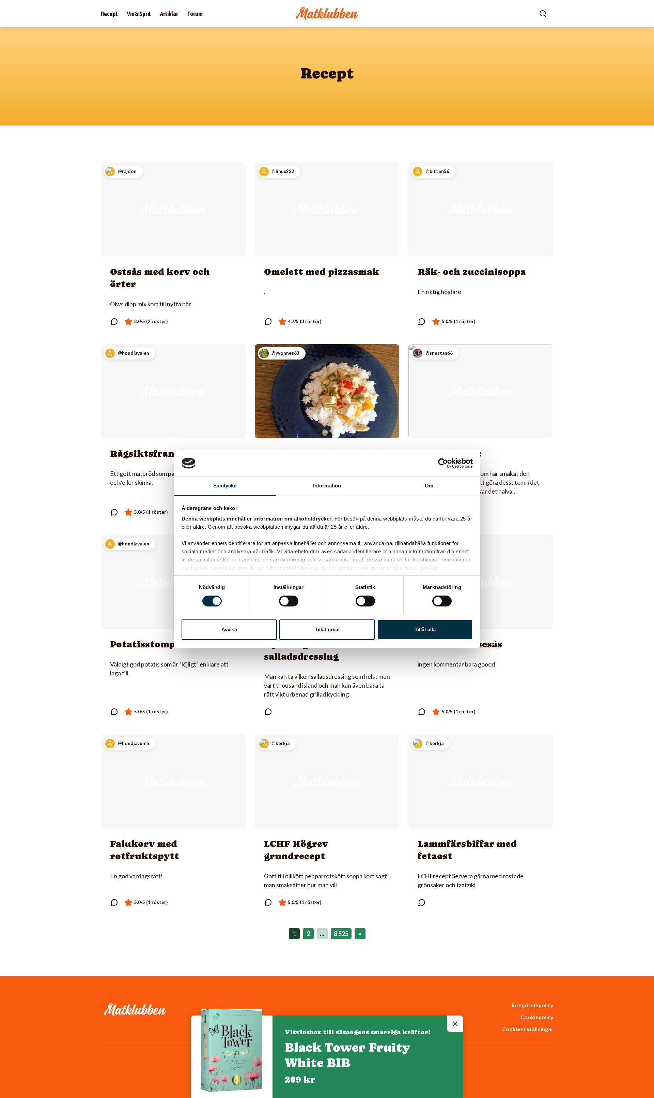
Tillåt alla (425, 629)
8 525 (341, 933)
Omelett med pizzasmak (321, 271)
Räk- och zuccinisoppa (472, 271)
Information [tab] (327, 485)
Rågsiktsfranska (150, 453)
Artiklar (169, 13)
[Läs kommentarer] (114, 322)
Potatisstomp (142, 644)
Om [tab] (429, 485)
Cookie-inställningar (527, 1029)
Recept (109, 13)
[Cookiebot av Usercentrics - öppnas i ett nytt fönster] (443, 463)
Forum (195, 13)
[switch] (288, 601)
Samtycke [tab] (225, 485)
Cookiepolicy (536, 1017)
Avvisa (229, 629)
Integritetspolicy (532, 1005)
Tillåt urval (327, 629)
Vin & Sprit (139, 13)
